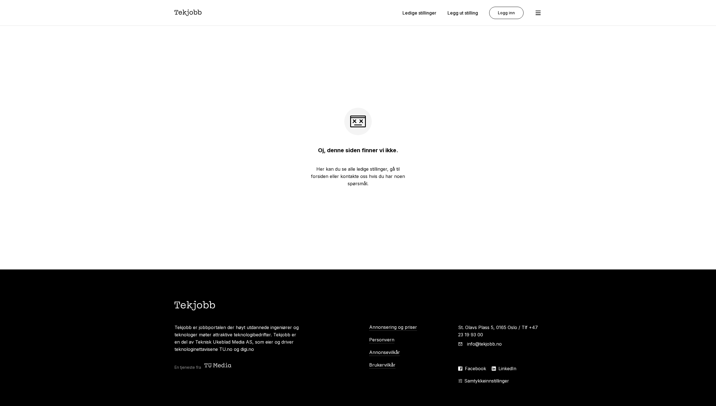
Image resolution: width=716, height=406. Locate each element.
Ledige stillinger (419, 13)
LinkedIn (507, 368)
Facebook (475, 368)
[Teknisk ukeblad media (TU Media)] (218, 366)
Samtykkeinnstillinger (486, 381)
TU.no (225, 349)
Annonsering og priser (393, 327)
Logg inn (506, 12)
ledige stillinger (372, 169)
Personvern (381, 339)
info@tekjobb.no (484, 344)
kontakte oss (354, 176)
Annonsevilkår (384, 352)
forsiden (319, 176)
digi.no (247, 349)
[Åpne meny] (538, 13)
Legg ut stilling (462, 13)
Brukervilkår (382, 365)
